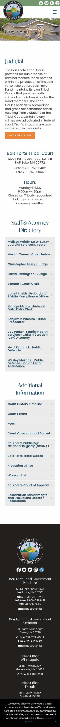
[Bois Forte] (13, 10)
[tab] (30, 404)
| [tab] (29, 243)
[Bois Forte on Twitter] (46, 3)
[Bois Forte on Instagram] (57, 3)
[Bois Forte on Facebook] (40, 3)
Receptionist (34, 609)
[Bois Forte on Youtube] (52, 3)
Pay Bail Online (20, 135)
